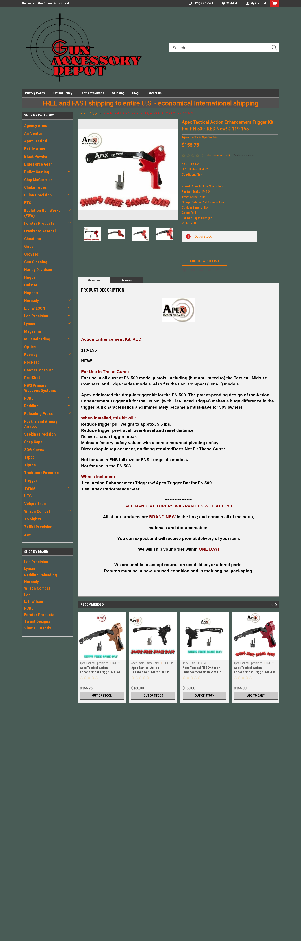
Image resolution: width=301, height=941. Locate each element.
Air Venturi (33, 133)
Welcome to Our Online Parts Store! (45, 3)
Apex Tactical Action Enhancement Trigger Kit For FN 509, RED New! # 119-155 (148, 113)
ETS (27, 202)
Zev (27, 534)
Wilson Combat (37, 511)
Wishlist (231, 3)
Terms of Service (92, 93)
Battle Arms (34, 148)
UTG (28, 495)
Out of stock (102, 695)
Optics (30, 346)
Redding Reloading (40, 575)
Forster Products (39, 223)
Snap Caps (33, 441)
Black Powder (36, 156)
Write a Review (243, 155)
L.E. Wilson (33, 601)
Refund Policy (62, 93)
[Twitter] (209, 270)
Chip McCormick (38, 179)
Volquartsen (35, 503)
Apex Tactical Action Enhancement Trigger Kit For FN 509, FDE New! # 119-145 (100, 672)
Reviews (126, 280)
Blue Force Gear (38, 164)
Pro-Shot (32, 377)
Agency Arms (35, 125)
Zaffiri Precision (38, 526)
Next (174, 169)
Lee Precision (36, 315)
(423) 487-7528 (203, 3)
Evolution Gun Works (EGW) (42, 213)
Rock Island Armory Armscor (41, 424)
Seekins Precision (40, 434)
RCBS (28, 398)
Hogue (30, 277)
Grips (28, 246)
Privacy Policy (35, 93)
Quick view (153, 656)
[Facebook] (184, 270)
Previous (82, 169)
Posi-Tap (32, 362)
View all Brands (37, 627)
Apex (185, 663)
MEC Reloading (37, 339)
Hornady (31, 300)
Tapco (29, 457)
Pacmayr (31, 354)
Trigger (30, 480)
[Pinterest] (218, 270)
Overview (94, 280)
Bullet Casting (36, 171)
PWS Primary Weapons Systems (40, 388)
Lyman (29, 323)
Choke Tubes (35, 187)
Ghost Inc (32, 238)
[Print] (201, 270)
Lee (27, 594)
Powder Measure (39, 369)
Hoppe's (31, 292)
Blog (135, 93)
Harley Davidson (38, 269)
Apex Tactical (35, 141)
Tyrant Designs (37, 621)
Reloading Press (38, 413)
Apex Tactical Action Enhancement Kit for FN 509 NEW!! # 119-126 (150, 672)
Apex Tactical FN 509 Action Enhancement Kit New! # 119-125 (203, 672)
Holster (30, 285)
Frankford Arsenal (40, 231)
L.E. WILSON (34, 308)
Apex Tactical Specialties (94, 663)
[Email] (193, 270)
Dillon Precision (38, 195)
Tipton (30, 465)
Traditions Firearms (41, 472)
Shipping (118, 93)
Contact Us (154, 93)
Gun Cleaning (35, 261)
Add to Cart (256, 695)
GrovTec (31, 254)
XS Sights (32, 519)
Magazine (32, 331)
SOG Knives (34, 449)
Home (81, 113)
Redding (31, 405)
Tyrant (29, 488)
